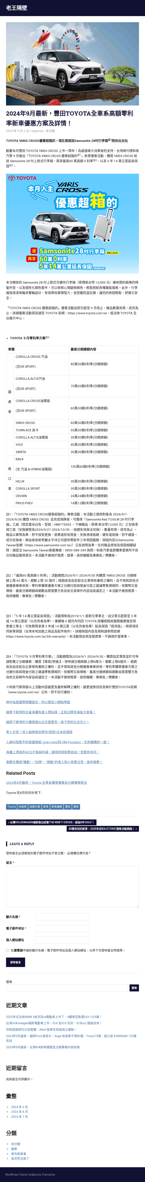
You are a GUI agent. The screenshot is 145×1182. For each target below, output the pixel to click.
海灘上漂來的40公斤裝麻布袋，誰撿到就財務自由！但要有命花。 (53, 752)
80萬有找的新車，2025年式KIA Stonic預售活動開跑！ (102, 829)
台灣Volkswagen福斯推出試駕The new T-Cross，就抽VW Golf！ (52, 823)
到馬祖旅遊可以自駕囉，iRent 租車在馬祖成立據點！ (41, 1029)
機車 (14, 1149)
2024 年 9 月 (19, 1107)
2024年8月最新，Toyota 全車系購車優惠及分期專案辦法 (46, 783)
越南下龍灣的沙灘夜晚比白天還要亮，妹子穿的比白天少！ (47, 722)
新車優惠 (57, 806)
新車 (46, 806)
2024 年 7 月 (19, 1117)
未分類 (50, 131)
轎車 (76, 806)
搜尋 (9, 982)
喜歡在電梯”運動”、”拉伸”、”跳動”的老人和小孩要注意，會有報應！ (54, 762)
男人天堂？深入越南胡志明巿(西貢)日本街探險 (39, 732)
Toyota (11, 806)
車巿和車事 (18, 1154)
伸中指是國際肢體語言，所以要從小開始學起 (38, 702)
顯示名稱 (13, 917)
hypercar (37, 131)
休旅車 (23, 806)
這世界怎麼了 (20, 1158)
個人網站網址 (15, 940)
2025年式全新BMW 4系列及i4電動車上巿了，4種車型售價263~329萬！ (54, 1017)
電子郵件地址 (16, 928)
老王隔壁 (16, 7)
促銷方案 (35, 806)
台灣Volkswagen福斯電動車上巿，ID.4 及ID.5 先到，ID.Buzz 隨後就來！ (54, 1023)
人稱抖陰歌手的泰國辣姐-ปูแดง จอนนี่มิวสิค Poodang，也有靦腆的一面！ (58, 742)
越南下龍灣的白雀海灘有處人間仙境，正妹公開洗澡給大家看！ (51, 712)
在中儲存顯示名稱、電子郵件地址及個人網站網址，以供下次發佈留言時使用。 (68, 950)
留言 (10, 863)
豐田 (67, 806)
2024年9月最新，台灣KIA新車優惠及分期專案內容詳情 (43, 1047)
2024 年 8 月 (19, 1112)
